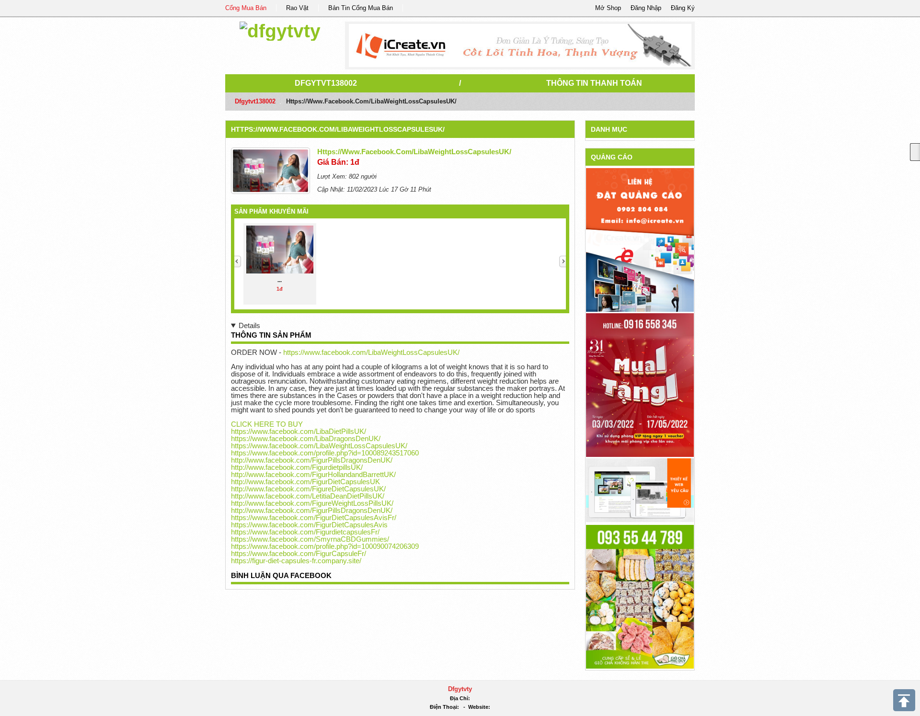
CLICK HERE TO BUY (267, 424)
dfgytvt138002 (326, 83)
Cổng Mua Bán (245, 7)
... (279, 280)
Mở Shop (608, 7)
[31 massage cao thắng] (640, 384)
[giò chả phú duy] (640, 596)
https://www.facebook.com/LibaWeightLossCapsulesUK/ (338, 129)
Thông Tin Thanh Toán (594, 83)
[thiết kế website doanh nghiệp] (640, 489)
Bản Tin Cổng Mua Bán (360, 7)
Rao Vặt (297, 7)
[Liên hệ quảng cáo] (640, 239)
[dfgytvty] (280, 29)
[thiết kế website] (520, 45)
